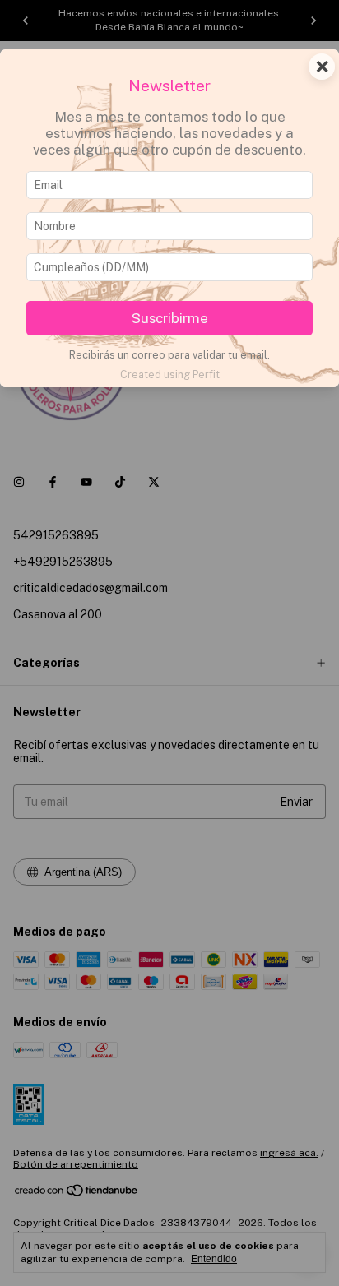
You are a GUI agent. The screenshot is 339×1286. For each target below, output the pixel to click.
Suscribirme (170, 318)
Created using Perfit (170, 374)
